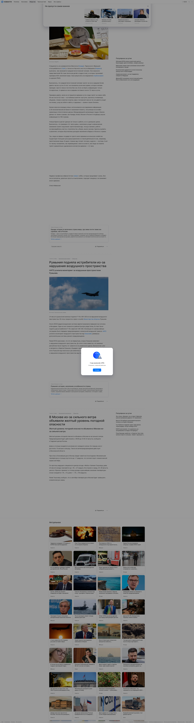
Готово (97, 370)
